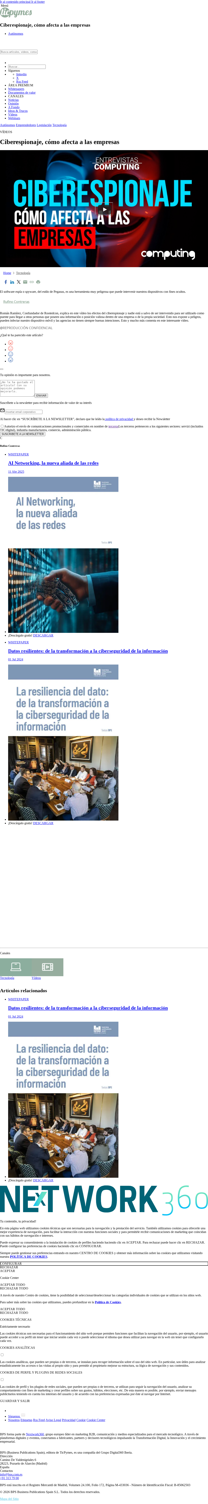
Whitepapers (16, 89)
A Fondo (14, 107)
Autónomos (15, 33)
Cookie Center (96, 1420)
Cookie (81, 1420)
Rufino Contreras (16, 301)
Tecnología (59, 125)
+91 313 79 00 (9, 1478)
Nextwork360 (35, 1434)
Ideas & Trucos (18, 111)
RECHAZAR (9, 1267)
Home (7, 273)
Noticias (13, 100)
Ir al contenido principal (15, 1)
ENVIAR (41, 395)
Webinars (14, 118)
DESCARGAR (43, 635)
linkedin (21, 74)
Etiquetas (26, 1420)
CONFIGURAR (11, 1263)
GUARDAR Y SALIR (15, 1401)
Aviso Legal (53, 1420)
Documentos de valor (22, 92)
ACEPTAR (7, 1271)
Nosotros (14, 1420)
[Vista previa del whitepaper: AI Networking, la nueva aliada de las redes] (108, 555)
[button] (104, 6)
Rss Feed (22, 81)
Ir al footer (38, 1)
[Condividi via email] (25, 282)
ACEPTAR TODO (12, 1284)
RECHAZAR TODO (14, 1288)
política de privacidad (119, 419)
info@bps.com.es (11, 1474)
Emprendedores (26, 125)
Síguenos (14, 1416)
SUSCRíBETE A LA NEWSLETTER (23, 434)
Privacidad (69, 1420)
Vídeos (12, 114)
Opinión (13, 103)
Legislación (44, 125)
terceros (113, 426)
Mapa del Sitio (9, 1499)
